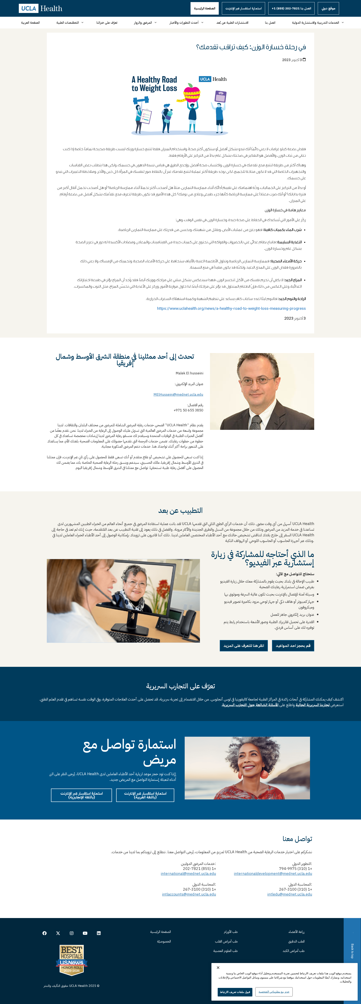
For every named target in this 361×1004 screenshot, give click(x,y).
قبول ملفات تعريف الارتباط (235, 992)
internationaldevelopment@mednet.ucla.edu (273, 873)
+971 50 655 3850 (187, 410)
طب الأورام (231, 931)
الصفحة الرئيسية (204, 8)
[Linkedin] (99, 933)
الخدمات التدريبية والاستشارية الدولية (315, 22)
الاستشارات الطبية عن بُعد (232, 22)
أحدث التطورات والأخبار (184, 22)
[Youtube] (85, 933)
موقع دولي (328, 8)
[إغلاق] (218, 967)
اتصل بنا (270, 22)
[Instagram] (71, 933)
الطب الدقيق (296, 941)
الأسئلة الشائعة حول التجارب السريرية (250, 705)
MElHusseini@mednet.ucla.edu (178, 394)
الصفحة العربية (30, 22)
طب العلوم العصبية (225, 950)
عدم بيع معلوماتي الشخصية (274, 991)
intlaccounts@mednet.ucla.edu (189, 894)
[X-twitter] (58, 933)
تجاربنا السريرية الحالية (313, 705)
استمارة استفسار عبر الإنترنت (243, 8)
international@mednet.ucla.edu (188, 873)
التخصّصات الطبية (67, 22)
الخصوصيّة (164, 941)
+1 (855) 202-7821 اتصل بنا (291, 8)
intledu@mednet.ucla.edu (289, 894)
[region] (284, 982)
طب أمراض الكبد (294, 950)
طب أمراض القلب (226, 941)
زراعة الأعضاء (297, 931)
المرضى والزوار (143, 22)
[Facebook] (44, 933)
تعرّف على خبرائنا (107, 22)
